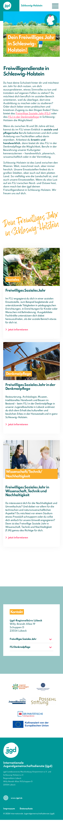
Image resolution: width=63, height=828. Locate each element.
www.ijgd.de (16, 798)
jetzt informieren (18, 329)
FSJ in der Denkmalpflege (23, 117)
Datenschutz (26, 809)
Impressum (9, 809)
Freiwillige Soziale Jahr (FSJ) (33, 113)
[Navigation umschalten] (55, 6)
